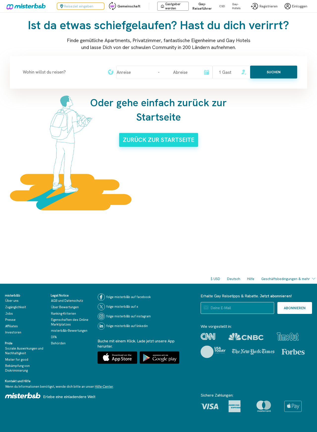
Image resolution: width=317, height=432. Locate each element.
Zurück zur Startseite (158, 140)
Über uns (12, 301)
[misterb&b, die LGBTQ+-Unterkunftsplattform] (25, 6)
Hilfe (250, 279)
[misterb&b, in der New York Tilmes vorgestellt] (253, 352)
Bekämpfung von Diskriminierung (17, 368)
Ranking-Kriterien (63, 313)
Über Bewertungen (65, 307)
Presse (10, 320)
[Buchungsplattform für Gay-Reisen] (23, 395)
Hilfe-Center (104, 386)
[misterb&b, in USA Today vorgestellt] (213, 352)
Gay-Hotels (236, 6)
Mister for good (16, 359)
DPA (54, 337)
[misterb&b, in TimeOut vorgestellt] (288, 336)
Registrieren (269, 6)
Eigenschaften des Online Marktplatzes (69, 322)
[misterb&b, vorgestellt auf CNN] (208, 336)
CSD (222, 6)
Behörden (58, 343)
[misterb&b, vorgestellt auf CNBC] (246, 336)
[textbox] (62, 72)
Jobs (9, 313)
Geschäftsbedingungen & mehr (285, 279)
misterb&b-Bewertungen (69, 331)
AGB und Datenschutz (67, 301)
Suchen (274, 72)
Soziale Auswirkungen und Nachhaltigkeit (24, 350)
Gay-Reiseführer (202, 6)
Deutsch (233, 279)
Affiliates (11, 326)
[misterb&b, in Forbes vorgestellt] (293, 351)
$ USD (215, 279)
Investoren (13, 332)
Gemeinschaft (128, 6)
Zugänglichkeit (15, 307)
